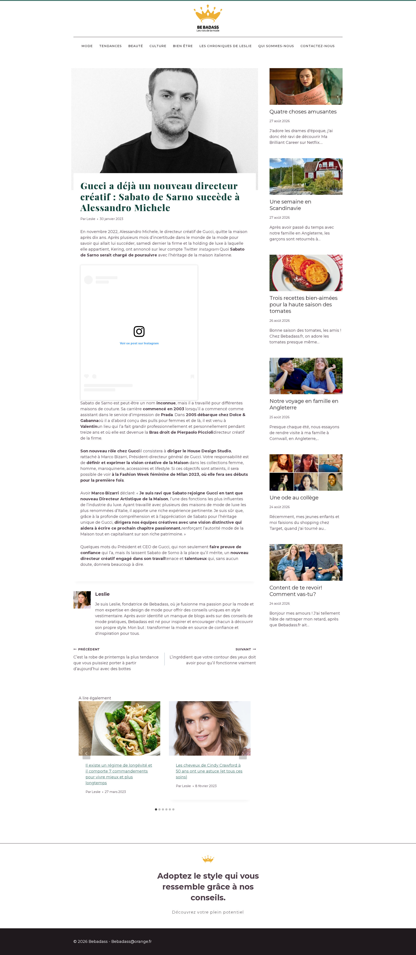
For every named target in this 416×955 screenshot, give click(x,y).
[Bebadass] (208, 18)
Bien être (183, 46)
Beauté (135, 46)
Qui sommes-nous (276, 46)
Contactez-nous (318, 46)
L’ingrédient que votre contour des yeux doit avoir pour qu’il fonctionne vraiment (213, 656)
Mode (87, 46)
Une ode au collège (294, 497)
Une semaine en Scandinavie (290, 205)
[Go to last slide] (86, 753)
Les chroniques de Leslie (225, 46)
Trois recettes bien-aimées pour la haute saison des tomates (304, 304)
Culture (158, 46)
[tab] (156, 809)
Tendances (110, 46)
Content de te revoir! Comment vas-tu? (296, 590)
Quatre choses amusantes (303, 111)
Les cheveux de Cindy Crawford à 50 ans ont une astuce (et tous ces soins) (209, 771)
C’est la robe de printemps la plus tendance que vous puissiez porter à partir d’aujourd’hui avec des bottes (116, 659)
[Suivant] (243, 753)
